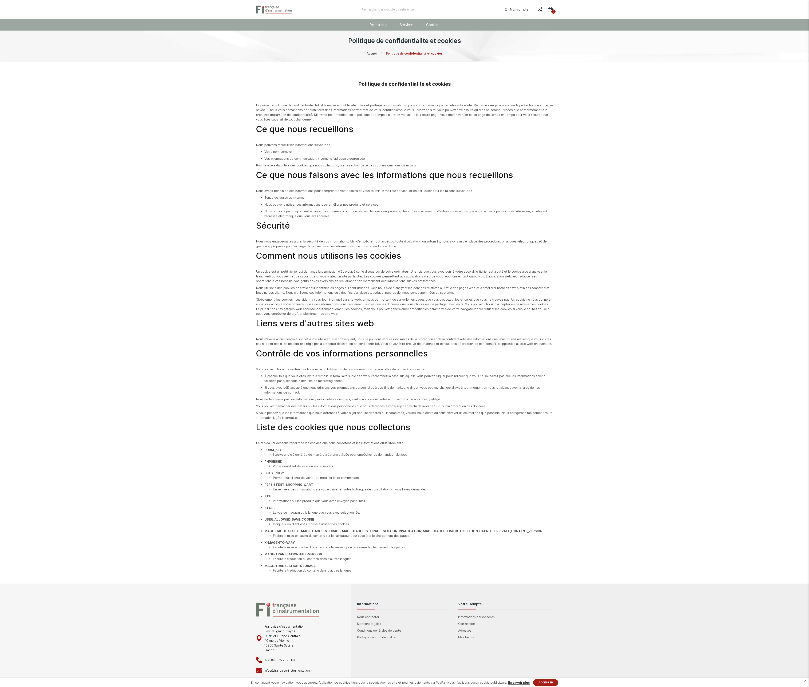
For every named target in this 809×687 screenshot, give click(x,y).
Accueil (372, 53)
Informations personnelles (476, 617)
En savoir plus (519, 682)
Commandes (466, 623)
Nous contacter (368, 617)
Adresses (464, 630)
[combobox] (404, 9)
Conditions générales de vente (379, 630)
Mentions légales (369, 623)
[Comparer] (540, 8)
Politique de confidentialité (376, 637)
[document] (404, 682)
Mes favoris (466, 637)
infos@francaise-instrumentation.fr (288, 670)
